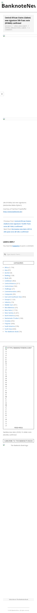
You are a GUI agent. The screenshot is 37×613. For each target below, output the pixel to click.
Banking (7, 275)
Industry (8, 302)
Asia (6, 270)
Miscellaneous (9, 307)
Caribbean (8, 281)
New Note (8, 310)
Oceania (7, 321)
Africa (16, 26)
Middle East (9, 305)
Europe (7, 299)
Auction (7, 273)
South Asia (8, 329)
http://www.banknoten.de (13, 212)
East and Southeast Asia (13, 297)
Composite (8, 294)
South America (10, 326)
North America (10, 315)
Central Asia (9, 286)
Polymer (8, 323)
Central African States (13, 28)
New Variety (23, 26)
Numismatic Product (12, 318)
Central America (10, 283)
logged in (16, 246)
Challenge (8, 289)
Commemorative (10, 291)
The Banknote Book (11, 332)
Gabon (23, 28)
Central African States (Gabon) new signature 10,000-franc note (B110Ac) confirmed (17, 223)
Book (6, 278)
